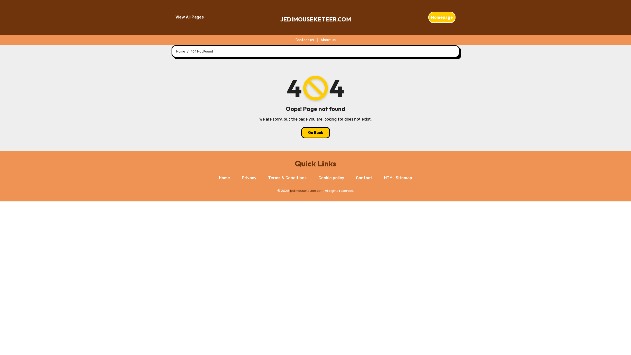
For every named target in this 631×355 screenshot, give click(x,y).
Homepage (442, 17)
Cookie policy (331, 178)
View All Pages (189, 17)
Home (224, 178)
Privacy (249, 178)
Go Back (315, 132)
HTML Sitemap (398, 178)
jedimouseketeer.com (315, 19)
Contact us (305, 40)
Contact (364, 178)
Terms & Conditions (287, 178)
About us (328, 40)
